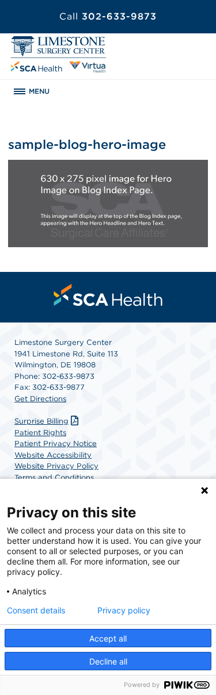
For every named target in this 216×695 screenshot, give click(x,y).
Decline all (108, 661)
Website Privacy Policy (56, 466)
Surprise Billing (41, 421)
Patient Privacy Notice (55, 443)
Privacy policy (123, 610)
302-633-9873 (108, 16)
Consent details (36, 610)
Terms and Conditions (54, 477)
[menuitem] (108, 295)
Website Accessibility (53, 455)
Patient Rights (40, 432)
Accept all (108, 638)
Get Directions (40, 398)
